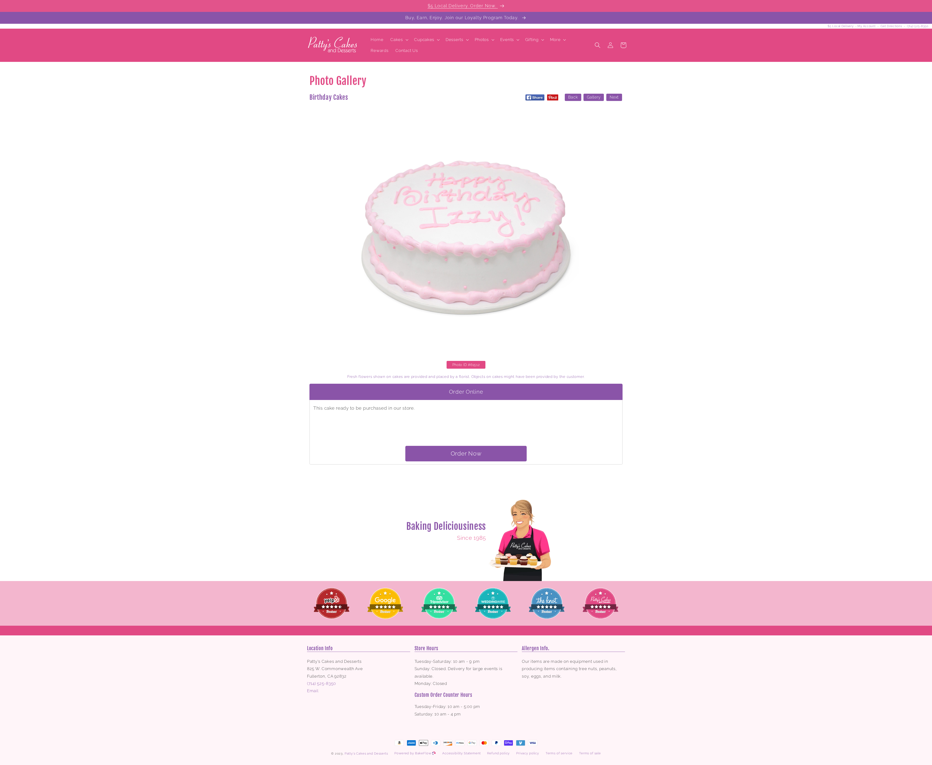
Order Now (466, 453)
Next (614, 97)
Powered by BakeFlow (413, 753)
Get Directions (891, 26)
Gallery (593, 97)
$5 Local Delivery (840, 26)
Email (312, 690)
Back (573, 97)
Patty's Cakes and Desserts (366, 753)
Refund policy (498, 753)
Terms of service (559, 753)
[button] (399, 39)
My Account (866, 26)
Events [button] (507, 39)
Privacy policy (527, 753)
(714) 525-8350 (917, 26)
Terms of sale (590, 753)
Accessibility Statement (461, 753)
